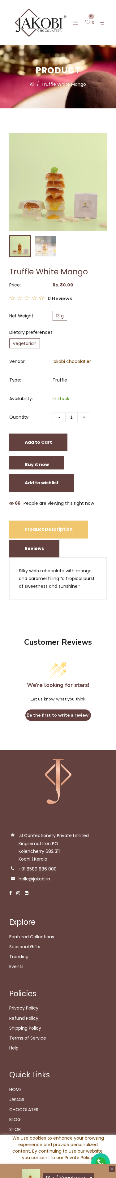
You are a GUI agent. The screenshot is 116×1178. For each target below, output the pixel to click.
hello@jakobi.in (34, 879)
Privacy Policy (23, 1008)
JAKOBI (16, 1099)
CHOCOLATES (23, 1109)
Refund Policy (23, 1018)
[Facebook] (10, 893)
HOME (15, 1089)
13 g (60, 316)
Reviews (34, 548)
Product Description (49, 529)
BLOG (15, 1119)
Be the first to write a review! (58, 715)
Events (16, 966)
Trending (18, 956)
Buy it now (37, 464)
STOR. (15, 1129)
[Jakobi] (39, 22)
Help (14, 1048)
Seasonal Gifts (24, 947)
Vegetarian (25, 343)
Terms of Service (27, 1038)
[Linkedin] (26, 893)
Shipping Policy (25, 1028)
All (32, 84)
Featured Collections (31, 937)
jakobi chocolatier (72, 361)
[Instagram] (18, 893)
